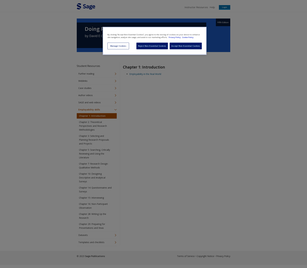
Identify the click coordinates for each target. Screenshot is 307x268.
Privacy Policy (175, 37)
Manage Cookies (118, 46)
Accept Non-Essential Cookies (185, 46)
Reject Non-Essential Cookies (152, 46)
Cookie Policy (187, 37)
